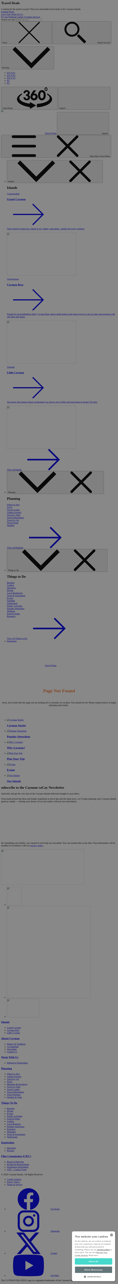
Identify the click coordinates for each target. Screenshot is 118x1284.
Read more (93, 1255)
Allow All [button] (93, 1261)
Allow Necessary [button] (93, 1270)
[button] (93, 1276)
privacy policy (103, 1249)
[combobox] (111, 1235)
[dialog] (93, 1256)
